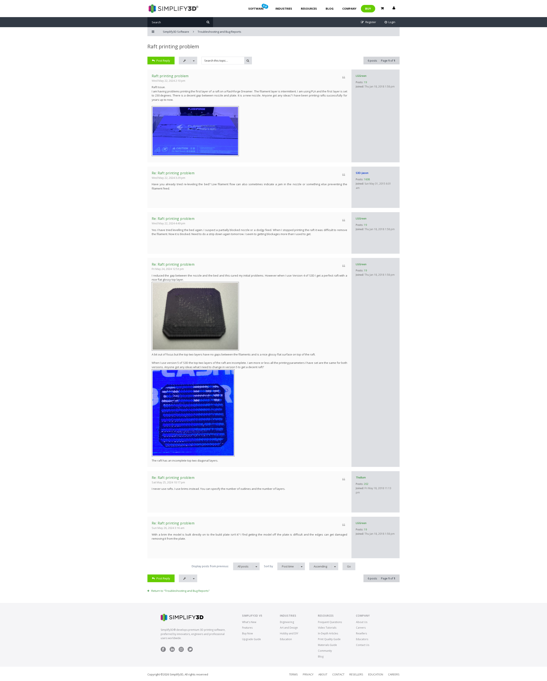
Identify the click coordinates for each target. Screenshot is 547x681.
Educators (362, 639)
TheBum (361, 477)
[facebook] (163, 651)
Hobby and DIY (289, 633)
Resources (309, 8)
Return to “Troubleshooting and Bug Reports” (180, 591)
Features (247, 627)
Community (325, 651)
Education (286, 639)
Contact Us (362, 645)
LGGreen (361, 76)
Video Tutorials (327, 627)
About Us (361, 622)
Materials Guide (327, 645)
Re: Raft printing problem (173, 173)
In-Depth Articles (328, 633)
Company (349, 8)
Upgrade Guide (251, 639)
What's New (249, 622)
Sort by (279, 566)
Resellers (361, 633)
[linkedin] (172, 651)
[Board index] (173, 8)
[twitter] (190, 651)
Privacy (308, 674)
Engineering (287, 622)
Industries (283, 8)
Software (258, 7)
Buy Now (247, 633)
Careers (361, 627)
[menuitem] (390, 22)
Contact (338, 674)
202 (366, 484)
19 (365, 82)
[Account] (394, 8)
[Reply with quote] (343, 77)
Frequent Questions (330, 622)
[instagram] (181, 651)
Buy (368, 8)
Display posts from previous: (220, 566)
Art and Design (289, 627)
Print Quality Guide (329, 639)
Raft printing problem (173, 46)
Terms (293, 674)
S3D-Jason (362, 173)
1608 (367, 179)
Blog (330, 8)
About (322, 674)
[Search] (208, 22)
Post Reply (163, 60)
